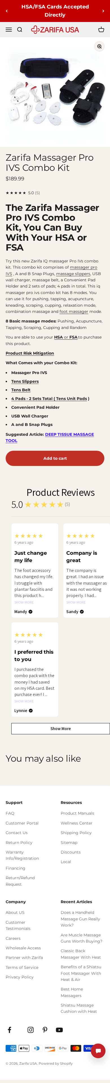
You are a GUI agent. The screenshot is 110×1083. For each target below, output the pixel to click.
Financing (15, 868)
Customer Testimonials (18, 925)
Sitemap (69, 842)
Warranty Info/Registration (22, 855)
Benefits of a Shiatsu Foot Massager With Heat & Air (81, 973)
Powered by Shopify (56, 1063)
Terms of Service (22, 967)
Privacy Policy (20, 977)
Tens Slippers (25, 381)
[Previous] (7, 11)
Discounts (71, 852)
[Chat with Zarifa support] (98, 1051)
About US (15, 912)
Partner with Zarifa (24, 957)
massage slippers (73, 273)
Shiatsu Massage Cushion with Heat (79, 1008)
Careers (13, 938)
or (66, 337)
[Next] (103, 11)
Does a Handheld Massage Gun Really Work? (80, 919)
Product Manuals (77, 813)
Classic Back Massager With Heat (81, 954)
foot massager (74, 311)
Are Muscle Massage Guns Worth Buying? (81, 938)
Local (66, 861)
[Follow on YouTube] (59, 1030)
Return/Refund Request (20, 881)
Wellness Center (77, 823)
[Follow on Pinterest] (45, 1030)
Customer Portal (22, 823)
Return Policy (19, 842)
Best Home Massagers (72, 992)
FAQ (10, 813)
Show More (24, 602)
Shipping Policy (76, 832)
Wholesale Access (23, 948)
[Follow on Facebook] (9, 1030)
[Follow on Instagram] (30, 1030)
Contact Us (17, 832)
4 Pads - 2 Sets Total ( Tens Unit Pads (49, 398)
